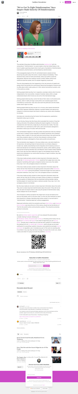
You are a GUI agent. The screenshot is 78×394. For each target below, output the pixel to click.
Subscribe (68, 2)
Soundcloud (32, 218)
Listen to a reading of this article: (26, 48)
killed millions (49, 203)
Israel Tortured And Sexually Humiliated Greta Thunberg (30, 338)
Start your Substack (36, 388)
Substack (33, 391)
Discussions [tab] (26, 334)
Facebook (21, 218)
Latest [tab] (21, 334)
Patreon (27, 220)
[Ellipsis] (61, 306)
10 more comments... (21, 328)
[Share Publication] (63, 2)
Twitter (26, 218)
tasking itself (48, 64)
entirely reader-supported (30, 215)
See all (19, 367)
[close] (51, 359)
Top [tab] (18, 334)
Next (57, 283)
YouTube (39, 218)
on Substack (39, 224)
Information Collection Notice (38, 381)
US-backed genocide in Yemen (31, 160)
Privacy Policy (48, 381)
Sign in (74, 2)
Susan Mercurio (23, 321)
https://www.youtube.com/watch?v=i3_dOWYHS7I (30, 316)
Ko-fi (23, 220)
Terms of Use (45, 380)
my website (31, 224)
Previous (21, 283)
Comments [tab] (20, 291)
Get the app (45, 388)
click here (48, 231)
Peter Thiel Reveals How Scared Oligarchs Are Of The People (32, 348)
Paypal (33, 220)
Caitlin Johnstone (23, 12)
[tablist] (22, 292)
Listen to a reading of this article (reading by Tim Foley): (28, 340)
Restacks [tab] (25, 291)
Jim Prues (21, 306)
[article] (39, 340)
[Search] (60, 2)
